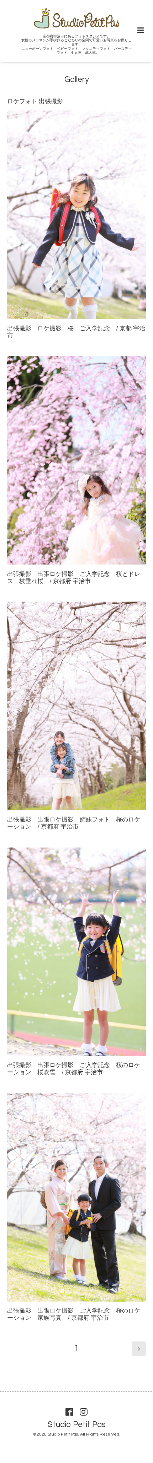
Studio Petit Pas (77, 1424)
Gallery (76, 80)
